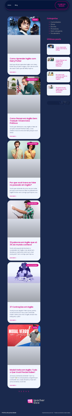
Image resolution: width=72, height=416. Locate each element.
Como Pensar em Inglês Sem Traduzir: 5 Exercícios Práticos (23, 120)
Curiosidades (56, 22)
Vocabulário (55, 33)
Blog (16, 5)
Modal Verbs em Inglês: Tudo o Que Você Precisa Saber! (23, 371)
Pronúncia (54, 29)
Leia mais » (13, 72)
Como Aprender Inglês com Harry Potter (23, 59)
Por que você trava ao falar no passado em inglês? (23, 183)
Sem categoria (56, 31)
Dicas (53, 24)
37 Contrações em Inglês (21, 307)
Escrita (53, 26)
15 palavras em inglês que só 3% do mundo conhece (23, 243)
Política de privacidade (9, 412)
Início (9, 5)
